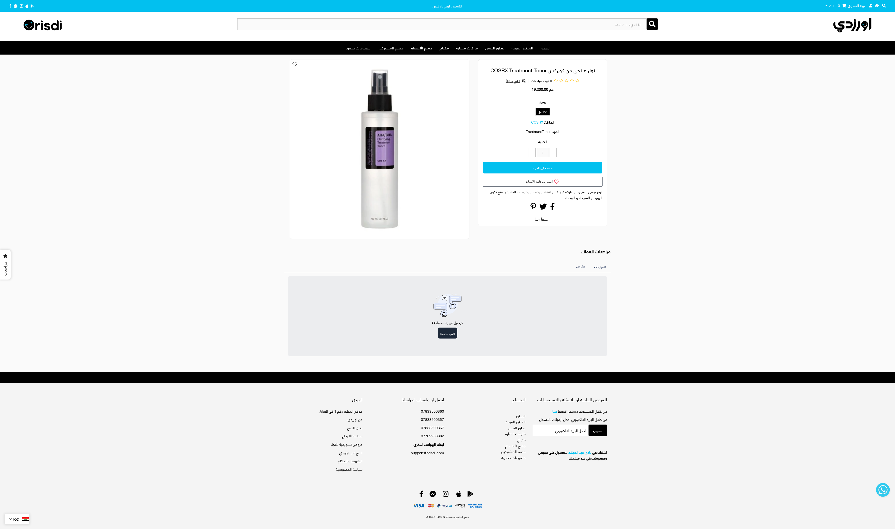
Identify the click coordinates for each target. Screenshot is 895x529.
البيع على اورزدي (350, 452)
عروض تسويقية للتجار (346, 444)
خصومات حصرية (357, 47)
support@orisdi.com (427, 452)
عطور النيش (494, 47)
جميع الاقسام (421, 47)
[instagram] (21, 5)
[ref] (15, 5)
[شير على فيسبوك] (552, 207)
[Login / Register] (870, 5)
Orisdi (431, 516)
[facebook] (10, 5)
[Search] (652, 24)
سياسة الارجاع (352, 435)
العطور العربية (522, 47)
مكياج (444, 47)
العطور (545, 47)
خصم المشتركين (390, 47)
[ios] (26, 5)
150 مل (542, 112)
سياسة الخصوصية (349, 469)
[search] (884, 5)
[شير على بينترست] (533, 207)
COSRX (537, 122)
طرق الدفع (354, 427)
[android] (32, 5)
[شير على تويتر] (543, 207)
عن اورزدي (355, 419)
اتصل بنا (541, 218)
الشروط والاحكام (350, 460)
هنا (554, 411)
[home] (877, 5)
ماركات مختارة (467, 47)
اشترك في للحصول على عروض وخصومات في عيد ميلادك (572, 455)
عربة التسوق (852, 5)
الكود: (555, 131)
